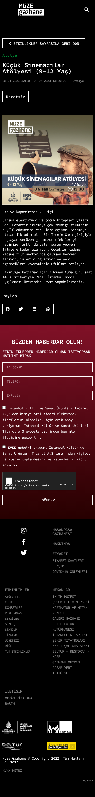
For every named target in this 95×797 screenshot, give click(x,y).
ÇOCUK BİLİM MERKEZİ (70, 602)
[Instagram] (23, 530)
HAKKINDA (61, 543)
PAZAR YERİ (62, 667)
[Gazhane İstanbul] (31, 10)
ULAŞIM (58, 566)
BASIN (10, 703)
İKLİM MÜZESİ (64, 596)
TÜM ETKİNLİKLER (17, 651)
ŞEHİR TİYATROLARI (69, 640)
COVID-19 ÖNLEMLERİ (69, 571)
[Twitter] (23, 552)
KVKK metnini (20, 447)
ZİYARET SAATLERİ (68, 560)
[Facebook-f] (23, 541)
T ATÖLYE (60, 673)
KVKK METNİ (12, 770)
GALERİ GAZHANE (66, 618)
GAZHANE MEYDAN (66, 662)
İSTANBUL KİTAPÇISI (69, 634)
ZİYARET (60, 553)
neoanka (87, 780)
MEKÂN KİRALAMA (18, 698)
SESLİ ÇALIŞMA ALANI (70, 645)
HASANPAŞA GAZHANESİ (62, 531)
